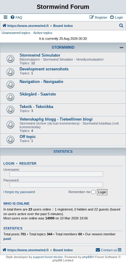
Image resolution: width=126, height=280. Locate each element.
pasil (7, 239)
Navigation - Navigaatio (41, 81)
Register (27, 163)
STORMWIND (63, 47)
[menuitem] (16, 17)
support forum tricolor (48, 257)
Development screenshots (44, 69)
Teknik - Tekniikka (36, 106)
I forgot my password (19, 192)
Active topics (42, 33)
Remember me (80, 192)
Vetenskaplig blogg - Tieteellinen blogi (56, 119)
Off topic (28, 136)
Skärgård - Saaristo (38, 94)
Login (8, 163)
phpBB (87, 257)
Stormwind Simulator (40, 55)
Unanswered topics (16, 33)
